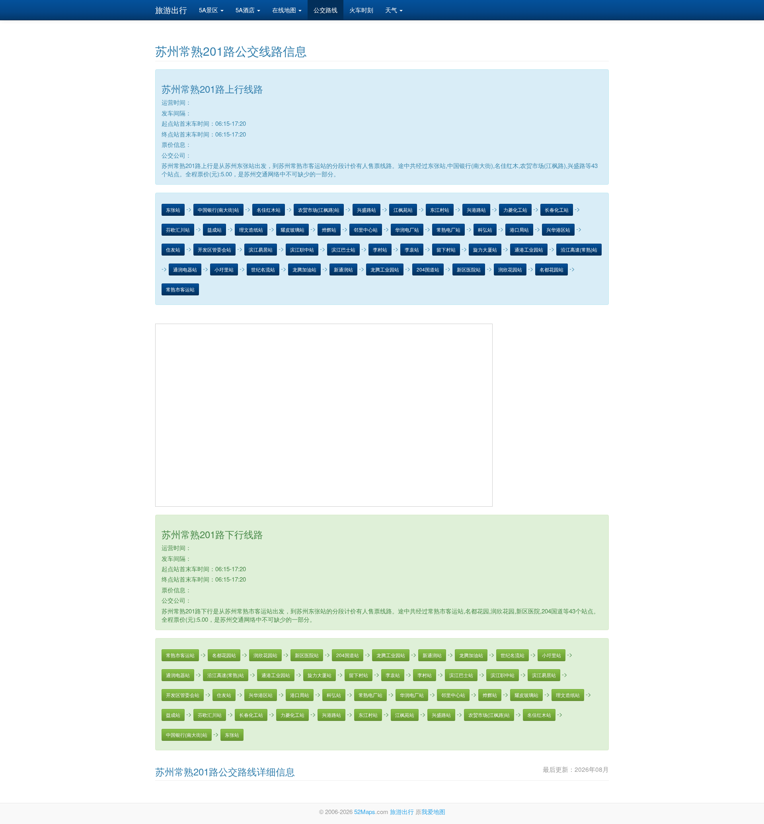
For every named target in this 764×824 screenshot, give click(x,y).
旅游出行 (171, 10)
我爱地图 (433, 811)
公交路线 (325, 10)
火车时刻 (361, 10)
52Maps (364, 811)
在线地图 (285, 10)
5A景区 (209, 10)
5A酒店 (246, 10)
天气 (392, 10)
